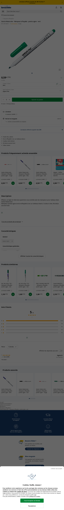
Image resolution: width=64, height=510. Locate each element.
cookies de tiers (21, 491)
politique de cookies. (34, 496)
